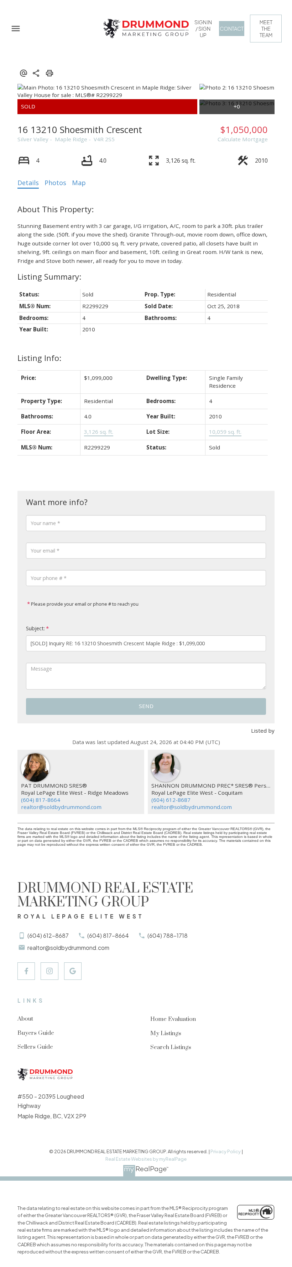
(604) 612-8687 (171, 799)
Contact (232, 28)
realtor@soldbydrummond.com (61, 806)
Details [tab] (28, 182)
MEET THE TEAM (266, 28)
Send (146, 705)
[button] (203, 29)
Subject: (35, 628)
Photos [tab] (55, 182)
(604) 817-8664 (40, 799)
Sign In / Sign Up (203, 28)
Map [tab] (79, 182)
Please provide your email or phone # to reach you (84, 604)
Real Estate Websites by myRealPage (146, 1159)
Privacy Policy (225, 1151)
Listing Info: (39, 358)
